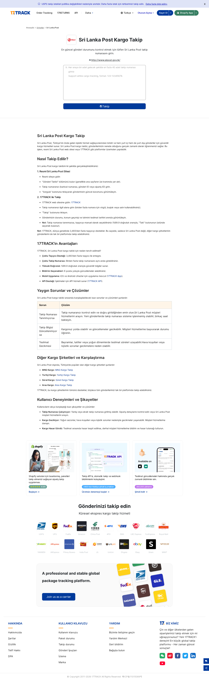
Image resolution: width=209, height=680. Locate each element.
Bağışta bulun (117, 650)
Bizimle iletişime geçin (122, 632)
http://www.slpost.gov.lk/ (105, 60)
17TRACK (75, 202)
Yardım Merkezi (118, 638)
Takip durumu (66, 644)
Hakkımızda (15, 632)
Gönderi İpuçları (68, 650)
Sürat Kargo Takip (65, 380)
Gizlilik (12, 644)
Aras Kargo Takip (63, 385)
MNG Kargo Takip (64, 370)
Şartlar (12, 638)
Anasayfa (30, 28)
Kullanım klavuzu (68, 632)
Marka (62, 662)
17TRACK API (94, 281)
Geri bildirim (116, 644)
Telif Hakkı (14, 650)
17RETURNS (63, 12)
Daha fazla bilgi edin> (156, 4)
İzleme (62, 656)
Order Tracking (44, 12)
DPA (10, 656)
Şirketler (40, 28)
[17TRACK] (20, 12)
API (76, 12)
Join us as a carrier (59, 596)
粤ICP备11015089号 (132, 676)
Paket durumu (67, 638)
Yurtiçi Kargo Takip (66, 375)
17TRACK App (115, 276)
